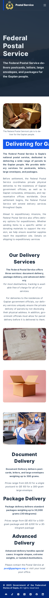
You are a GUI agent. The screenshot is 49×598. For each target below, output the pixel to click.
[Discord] (6, 594)
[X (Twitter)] (24, 594)
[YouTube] (31, 594)
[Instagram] (18, 594)
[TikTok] (12, 594)
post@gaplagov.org (14, 568)
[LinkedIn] (43, 594)
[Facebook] (37, 594)
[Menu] (45, 5)
